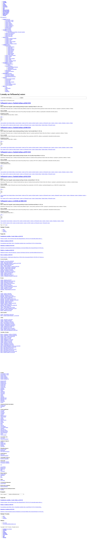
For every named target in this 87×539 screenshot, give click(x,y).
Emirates (2, 418)
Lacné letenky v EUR (4, 373)
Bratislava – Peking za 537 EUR (6, 309)
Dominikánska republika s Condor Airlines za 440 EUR (11, 236)
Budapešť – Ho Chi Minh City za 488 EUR (8, 305)
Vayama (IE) (2, 386)
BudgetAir (2, 389)
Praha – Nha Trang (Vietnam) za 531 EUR (8, 308)
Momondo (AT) (3, 399)
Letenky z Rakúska (62, 122)
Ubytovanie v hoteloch (4, 461)
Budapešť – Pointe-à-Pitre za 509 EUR (7, 268)
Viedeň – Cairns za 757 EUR (5, 337)
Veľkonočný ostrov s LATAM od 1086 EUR (13, 201)
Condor (1, 417)
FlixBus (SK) (3, 443)
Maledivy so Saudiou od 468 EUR (7, 250)
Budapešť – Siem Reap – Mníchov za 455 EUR (9, 299)
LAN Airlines (3, 426)
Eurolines (2, 445)
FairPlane (2, 489)
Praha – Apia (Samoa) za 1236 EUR (7, 350)
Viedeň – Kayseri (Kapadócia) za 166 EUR (8, 286)
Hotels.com (2, 468)
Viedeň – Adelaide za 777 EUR (6, 340)
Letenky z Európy (54, 122)
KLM (1, 424)
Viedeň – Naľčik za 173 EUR (6, 288)
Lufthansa (2, 428)
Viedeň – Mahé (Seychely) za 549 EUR (7, 329)
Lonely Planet (3, 483)
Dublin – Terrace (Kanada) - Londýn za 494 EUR (9, 266)
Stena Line (2, 454)
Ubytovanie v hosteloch (4, 462)
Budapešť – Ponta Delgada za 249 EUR (8, 289)
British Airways (3, 415)
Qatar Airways (3, 429)
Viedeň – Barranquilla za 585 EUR (7, 314)
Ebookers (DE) (3, 380)
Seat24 (1, 390)
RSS (4, 229)
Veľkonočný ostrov (51, 125)
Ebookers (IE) (3, 382)
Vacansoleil (2, 471)
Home (1, 100)
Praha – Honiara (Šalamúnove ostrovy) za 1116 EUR (10, 345)
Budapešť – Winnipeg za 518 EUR (7, 270)
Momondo (2, 400)
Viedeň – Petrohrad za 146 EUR (6, 282)
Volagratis (2, 396)
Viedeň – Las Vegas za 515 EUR (6, 269)
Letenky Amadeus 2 (4, 377)
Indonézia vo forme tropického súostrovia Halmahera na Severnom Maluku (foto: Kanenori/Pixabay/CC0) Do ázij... (22, 247)
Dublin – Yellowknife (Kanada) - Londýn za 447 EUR (10, 263)
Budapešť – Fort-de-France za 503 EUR (8, 267)
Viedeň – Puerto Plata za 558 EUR (6, 274)
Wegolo (1, 395)
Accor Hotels (2, 466)
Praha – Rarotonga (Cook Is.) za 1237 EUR (8, 351)
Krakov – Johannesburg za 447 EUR (7, 323)
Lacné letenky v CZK (4, 374)
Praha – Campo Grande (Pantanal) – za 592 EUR (9, 315)
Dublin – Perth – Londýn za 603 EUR (7, 336)
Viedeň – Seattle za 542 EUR (5, 273)
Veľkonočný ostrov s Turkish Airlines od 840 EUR (15, 127)
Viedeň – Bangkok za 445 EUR (6, 297)
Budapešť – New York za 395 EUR (7, 261)
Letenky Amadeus (3, 376)
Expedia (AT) (3, 385)
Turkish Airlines (45, 125)
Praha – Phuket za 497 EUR (5, 306)
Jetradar (1, 402)
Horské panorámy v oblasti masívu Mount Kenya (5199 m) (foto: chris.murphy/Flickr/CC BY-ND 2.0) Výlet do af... (22, 257)
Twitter (4, 230)
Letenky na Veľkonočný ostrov (45, 122)
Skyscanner (2, 401)
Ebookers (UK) (3, 383)
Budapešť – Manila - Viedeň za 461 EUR (8, 303)
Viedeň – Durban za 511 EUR (6, 327)
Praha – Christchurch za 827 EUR (6, 343)
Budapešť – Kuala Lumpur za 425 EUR (8, 296)
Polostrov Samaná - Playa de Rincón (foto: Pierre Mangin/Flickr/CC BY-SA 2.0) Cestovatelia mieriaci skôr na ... (21, 238)
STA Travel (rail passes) (4, 451)
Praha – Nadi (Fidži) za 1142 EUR (6, 348)
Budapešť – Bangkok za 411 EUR (6, 295)
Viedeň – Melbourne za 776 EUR (6, 339)
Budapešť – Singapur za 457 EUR (6, 300)
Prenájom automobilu (4, 458)
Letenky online (3, 375)
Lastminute (2, 391)
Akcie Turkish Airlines (10, 122)
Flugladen (2, 388)
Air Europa (2, 412)
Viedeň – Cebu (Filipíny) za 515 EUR (7, 307)
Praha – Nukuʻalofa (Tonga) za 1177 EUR (8, 349)
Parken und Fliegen (4, 486)
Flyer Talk (5, 522)
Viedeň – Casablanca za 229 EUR (6, 321)
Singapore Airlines (3, 430)
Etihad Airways (3, 420)
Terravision (2, 446)
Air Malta (2, 413)
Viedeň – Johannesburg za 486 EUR (7, 326)
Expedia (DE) (3, 384)
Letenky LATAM (26, 222)
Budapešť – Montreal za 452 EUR (6, 264)
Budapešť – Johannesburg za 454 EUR (7, 324)
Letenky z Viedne (69, 122)
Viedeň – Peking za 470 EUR (6, 304)
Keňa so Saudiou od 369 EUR (6, 254)
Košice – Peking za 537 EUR (6, 310)
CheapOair (2, 393)
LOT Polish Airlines (4, 427)
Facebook (5, 231)
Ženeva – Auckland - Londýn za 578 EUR (8, 334)
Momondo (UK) (3, 397)
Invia (1, 477)
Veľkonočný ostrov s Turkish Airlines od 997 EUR (15, 152)
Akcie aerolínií (3, 122)
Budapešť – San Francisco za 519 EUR (7, 271)
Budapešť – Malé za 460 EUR (6, 302)
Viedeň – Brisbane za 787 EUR (6, 342)
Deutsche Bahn (3, 449)
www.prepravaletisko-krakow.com (9, 523)
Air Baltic (2, 411)
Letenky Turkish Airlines (36, 125)
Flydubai (2, 422)
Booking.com (3, 467)
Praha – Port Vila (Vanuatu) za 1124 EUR (8, 346)
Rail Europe (2, 450)
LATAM (4, 222)
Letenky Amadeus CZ (4, 378)
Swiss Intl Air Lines (4, 431)
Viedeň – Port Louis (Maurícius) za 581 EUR (8, 330)
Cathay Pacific (3, 416)
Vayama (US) (3, 387)
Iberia (1, 423)
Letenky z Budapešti (55, 195)
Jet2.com (2, 425)
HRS (1, 470)
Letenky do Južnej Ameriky (33, 122)
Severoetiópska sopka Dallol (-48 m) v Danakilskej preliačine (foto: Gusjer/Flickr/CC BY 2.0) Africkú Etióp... (21, 243)
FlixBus (1, 442)
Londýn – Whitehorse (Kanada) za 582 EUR (8, 275)
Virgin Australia (3, 434)
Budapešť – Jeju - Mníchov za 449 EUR (8, 298)
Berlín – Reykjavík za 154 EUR (6, 285)
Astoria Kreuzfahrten (4, 439)
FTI (1, 407)
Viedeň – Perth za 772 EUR (5, 338)
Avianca (2, 414)
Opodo (1, 394)
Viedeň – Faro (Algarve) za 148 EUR (7, 283)
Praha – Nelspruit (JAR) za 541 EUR (7, 328)
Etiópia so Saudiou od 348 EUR (6, 240)
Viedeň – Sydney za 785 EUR (6, 341)
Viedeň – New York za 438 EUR (6, 262)
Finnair (1, 421)
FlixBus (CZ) (3, 444)
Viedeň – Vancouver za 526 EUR (6, 272)
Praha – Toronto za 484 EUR (5, 265)
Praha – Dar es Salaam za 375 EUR (7, 322)
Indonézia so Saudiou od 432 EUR (7, 245)
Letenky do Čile (25, 122)
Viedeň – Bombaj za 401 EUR (6, 294)
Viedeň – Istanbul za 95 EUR (5, 279)
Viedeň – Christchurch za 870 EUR (7, 344)
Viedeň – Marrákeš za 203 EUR (6, 319)
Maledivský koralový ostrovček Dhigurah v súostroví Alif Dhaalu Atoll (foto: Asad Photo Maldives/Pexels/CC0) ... (21, 252)
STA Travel (2, 392)
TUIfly (1, 433)
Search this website (5, 97)
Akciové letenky (18, 122)
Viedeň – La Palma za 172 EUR (6, 287)
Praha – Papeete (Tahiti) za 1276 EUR (7, 352)
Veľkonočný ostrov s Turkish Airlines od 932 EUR (15, 176)
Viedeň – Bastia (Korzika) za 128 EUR (7, 281)
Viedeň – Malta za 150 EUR (5, 284)
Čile (1, 125)
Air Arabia (2, 410)
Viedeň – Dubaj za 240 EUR (5, 293)
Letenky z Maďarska (70, 195)
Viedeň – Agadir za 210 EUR (6, 320)
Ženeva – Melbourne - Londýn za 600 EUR (8, 335)
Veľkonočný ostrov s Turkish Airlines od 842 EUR (15, 103)
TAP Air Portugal (3, 432)
